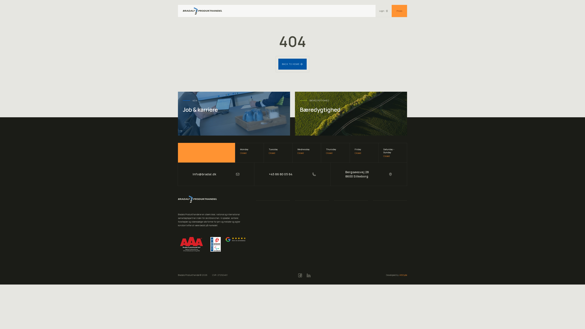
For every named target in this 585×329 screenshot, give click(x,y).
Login (381, 10)
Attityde (403, 275)
